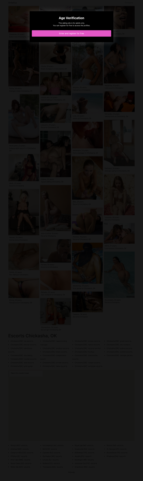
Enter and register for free (71, 33)
